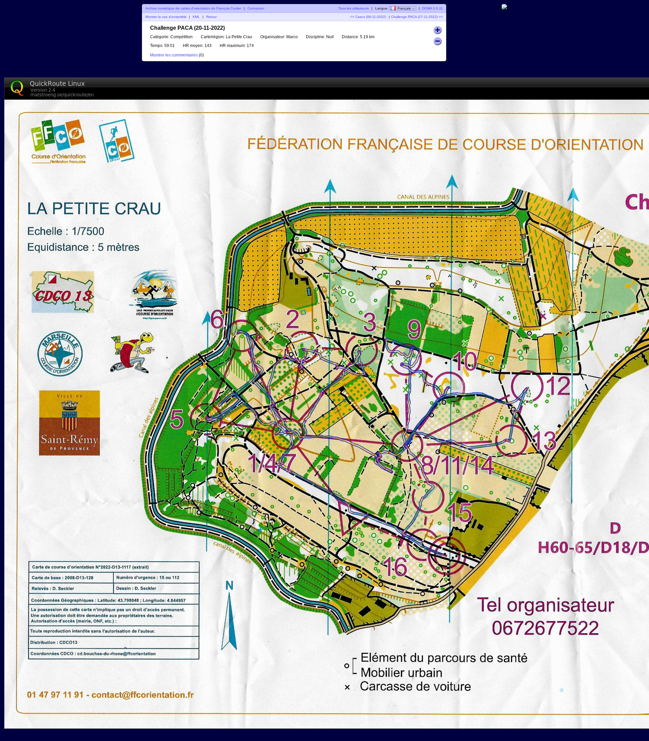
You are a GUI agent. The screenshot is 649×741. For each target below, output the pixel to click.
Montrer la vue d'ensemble (166, 17)
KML (196, 17)
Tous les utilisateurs (353, 8)
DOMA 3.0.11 (432, 8)
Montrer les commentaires (174, 55)
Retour (211, 17)
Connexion (255, 8)
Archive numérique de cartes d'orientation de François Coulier (193, 8)
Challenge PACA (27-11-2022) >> (417, 17)
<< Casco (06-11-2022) (368, 17)
